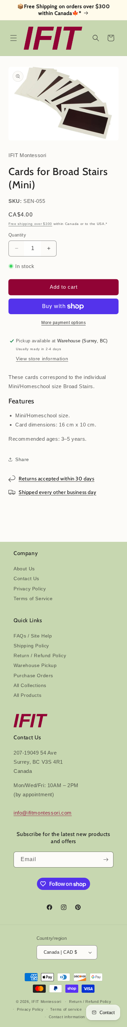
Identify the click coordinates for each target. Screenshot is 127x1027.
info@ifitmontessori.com (43, 813)
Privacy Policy (30, 588)
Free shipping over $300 (30, 224)
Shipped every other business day (57, 492)
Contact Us (26, 578)
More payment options (63, 322)
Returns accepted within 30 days (56, 479)
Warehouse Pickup (35, 665)
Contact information (67, 1017)
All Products (27, 695)
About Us (24, 568)
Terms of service (66, 1009)
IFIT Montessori (46, 1002)
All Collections (30, 685)
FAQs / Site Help (33, 636)
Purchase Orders (33, 675)
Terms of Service (33, 598)
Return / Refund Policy (40, 655)
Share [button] (22, 459)
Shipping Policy (31, 645)
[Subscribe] (105, 860)
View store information (42, 358)
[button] (13, 38)
